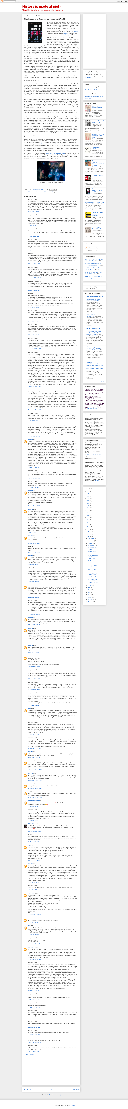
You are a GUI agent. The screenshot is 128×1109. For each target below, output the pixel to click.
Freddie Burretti (41, 143)
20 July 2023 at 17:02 (33, 999)
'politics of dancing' (92, 408)
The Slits (76, 31)
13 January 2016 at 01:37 (34, 467)
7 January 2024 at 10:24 (34, 1018)
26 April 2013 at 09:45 (33, 307)
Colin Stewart (31, 893)
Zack (29, 925)
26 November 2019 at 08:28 (35, 788)
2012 (88, 524)
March (90, 597)
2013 (88, 522)
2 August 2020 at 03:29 (33, 820)
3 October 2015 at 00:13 (34, 436)
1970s (29, 192)
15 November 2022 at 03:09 (35, 959)
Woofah (90, 563)
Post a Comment (30, 1054)
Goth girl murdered (93, 577)
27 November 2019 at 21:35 (35, 797)
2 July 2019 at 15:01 (33, 719)
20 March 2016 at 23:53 (34, 543)
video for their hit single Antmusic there (55, 153)
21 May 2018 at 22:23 (33, 652)
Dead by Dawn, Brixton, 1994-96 (96, 228)
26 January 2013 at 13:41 (34, 290)
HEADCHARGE (32, 823)
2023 (88, 498)
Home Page (88, 77)
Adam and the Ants (36, 192)
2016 (88, 515)
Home (52, 1089)
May (89, 592)
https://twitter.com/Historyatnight (93, 89)
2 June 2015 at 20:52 (33, 420)
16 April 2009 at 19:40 (33, 211)
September (91, 545)
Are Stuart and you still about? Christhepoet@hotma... (93, 264)
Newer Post (27, 1089)
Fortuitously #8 (90, 316)
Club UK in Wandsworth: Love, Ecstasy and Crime (97, 107)
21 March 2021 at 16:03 (34, 860)
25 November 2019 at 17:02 (35, 780)
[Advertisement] (51, 1072)
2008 (88, 534)
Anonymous (31, 947)
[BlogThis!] (51, 190)
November (91, 541)
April (89, 594)
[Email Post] (46, 189)
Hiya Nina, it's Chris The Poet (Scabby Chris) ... (93, 268)
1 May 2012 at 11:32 (33, 250)
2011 (88, 527)
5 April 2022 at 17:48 (33, 922)
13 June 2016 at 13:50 (33, 564)
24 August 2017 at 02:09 (34, 614)
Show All (102, 381)
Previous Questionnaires (92, 481)
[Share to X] (53, 190)
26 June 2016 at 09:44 (33, 581)
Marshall (65, 33)
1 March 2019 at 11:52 (33, 705)
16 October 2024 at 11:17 (34, 1034)
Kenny (29, 708)
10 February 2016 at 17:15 (34, 487)
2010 (88, 529)
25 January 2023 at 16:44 (34, 990)
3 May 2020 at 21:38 (33, 806)
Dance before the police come (92, 573)
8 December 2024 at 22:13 (34, 1051)
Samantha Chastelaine (34, 800)
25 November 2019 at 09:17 (35, 757)
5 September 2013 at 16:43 (34, 349)
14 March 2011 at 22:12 (33, 236)
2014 (88, 519)
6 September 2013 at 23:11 (34, 386)
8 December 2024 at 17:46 (34, 1042)
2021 (88, 503)
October (90, 543)
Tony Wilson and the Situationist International (97, 214)
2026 (88, 491)
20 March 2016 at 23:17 (34, 532)
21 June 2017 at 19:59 (33, 597)
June (89, 590)
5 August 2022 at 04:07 (33, 934)
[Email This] (50, 190)
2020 (88, 505)
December (91, 538)
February (90, 599)
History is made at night (41, 6)
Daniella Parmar (56, 143)
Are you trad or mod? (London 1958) (98, 121)
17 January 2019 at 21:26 (34, 679)
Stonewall (90, 560)
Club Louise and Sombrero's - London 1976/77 (98, 190)
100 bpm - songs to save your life (97, 176)
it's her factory (90, 347)
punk (56, 192)
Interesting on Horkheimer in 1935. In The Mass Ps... (94, 260)
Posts (88, 247)
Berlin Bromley (65, 34)
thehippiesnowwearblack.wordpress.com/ (94, 297)
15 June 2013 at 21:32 (33, 335)
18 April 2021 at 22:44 (33, 882)
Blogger (73, 1105)
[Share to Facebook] (55, 190)
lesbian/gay (51, 192)
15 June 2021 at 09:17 (33, 889)
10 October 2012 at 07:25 (34, 264)
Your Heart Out (90, 314)
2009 (88, 531)
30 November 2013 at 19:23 (35, 410)
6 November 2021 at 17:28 (34, 914)
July (89, 587)
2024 (88, 496)
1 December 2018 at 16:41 (34, 666)
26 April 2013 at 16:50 (33, 321)
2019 (88, 508)
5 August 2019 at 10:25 (33, 734)
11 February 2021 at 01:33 (34, 841)
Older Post (76, 1089)
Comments (90, 250)
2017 (88, 512)
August (90, 585)
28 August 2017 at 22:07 (34, 625)
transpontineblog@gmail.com (93, 454)
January (90, 601)
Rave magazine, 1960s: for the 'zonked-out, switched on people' (98, 163)
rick (29, 845)
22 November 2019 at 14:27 (35, 748)
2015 (88, 517)
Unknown (30, 439)
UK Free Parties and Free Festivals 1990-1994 (93, 329)
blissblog (89, 362)
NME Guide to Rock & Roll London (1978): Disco (98, 135)
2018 (88, 510)
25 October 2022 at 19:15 (34, 943)
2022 (88, 501)
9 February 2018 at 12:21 (34, 642)
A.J (28, 791)
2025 (88, 493)
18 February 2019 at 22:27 (34, 689)
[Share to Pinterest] (56, 190)
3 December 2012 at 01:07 (34, 278)
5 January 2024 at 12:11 (34, 1007)
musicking (87, 416)
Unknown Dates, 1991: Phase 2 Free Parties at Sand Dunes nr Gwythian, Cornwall (94, 333)
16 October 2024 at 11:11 (34, 1027)
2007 (88, 536)
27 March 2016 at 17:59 (34, 552)
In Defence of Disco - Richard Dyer (94, 202)
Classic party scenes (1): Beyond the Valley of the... (93, 557)
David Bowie (45, 192)
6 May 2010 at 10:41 (33, 225)
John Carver (31, 656)
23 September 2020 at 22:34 (35, 831)
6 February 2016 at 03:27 (34, 478)
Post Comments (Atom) (55, 1095)
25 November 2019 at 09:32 (35, 769)
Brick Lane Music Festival (92, 566)
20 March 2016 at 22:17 (34, 506)
